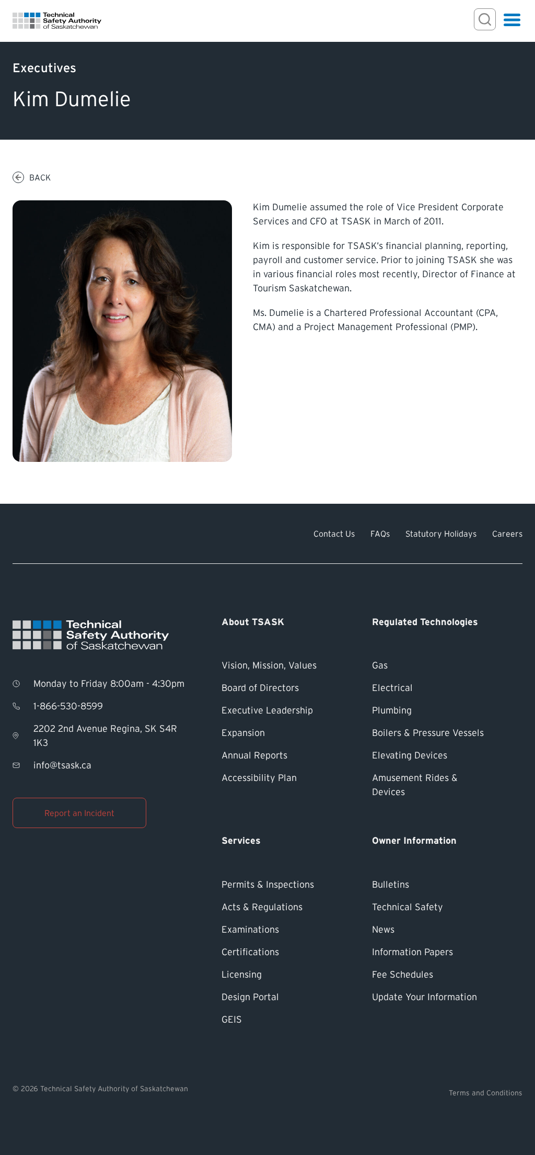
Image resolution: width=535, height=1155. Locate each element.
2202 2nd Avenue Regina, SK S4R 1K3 (105, 735)
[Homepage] (57, 20)
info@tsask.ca (62, 765)
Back (40, 177)
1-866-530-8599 (68, 706)
